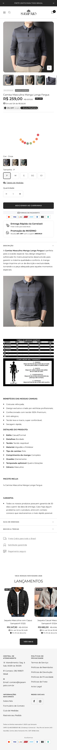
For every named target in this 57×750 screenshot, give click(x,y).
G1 (41, 175)
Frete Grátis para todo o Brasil (22, 538)
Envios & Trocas (11, 529)
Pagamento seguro (17, 551)
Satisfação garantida (17, 545)
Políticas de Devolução (41, 672)
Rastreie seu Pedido (12, 715)
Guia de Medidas (10, 710)
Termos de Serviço (39, 662)
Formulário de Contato (14, 706)
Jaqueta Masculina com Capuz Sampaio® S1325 (18, 622)
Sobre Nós (8, 701)
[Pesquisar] (9, 12)
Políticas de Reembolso (42, 667)
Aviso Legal (36, 686)
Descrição (8, 246)
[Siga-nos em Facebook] (34, 701)
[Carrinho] (52, 12)
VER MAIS (28, 642)
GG (32, 175)
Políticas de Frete (39, 682)
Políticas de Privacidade (42, 677)
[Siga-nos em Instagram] (40, 701)
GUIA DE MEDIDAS (11, 522)
